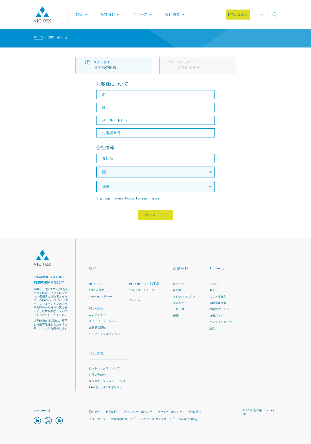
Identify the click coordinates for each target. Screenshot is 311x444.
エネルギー (180, 303)
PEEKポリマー (98, 290)
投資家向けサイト (122, 419)
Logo (42, 258)
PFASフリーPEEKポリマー (105, 387)
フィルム (134, 300)
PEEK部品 (96, 308)
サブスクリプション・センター (108, 381)
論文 (212, 328)
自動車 (177, 290)
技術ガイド (216, 315)
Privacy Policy (123, 198)
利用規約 (111, 411)
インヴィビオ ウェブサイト (155, 419)
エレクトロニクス (184, 296)
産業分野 (180, 269)
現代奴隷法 (194, 411)
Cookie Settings (188, 419)
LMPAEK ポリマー (100, 296)
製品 (92, 269)
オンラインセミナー (222, 322)
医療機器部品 (97, 327)
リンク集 (96, 353)
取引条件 (94, 411)
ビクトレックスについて (104, 368)
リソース (216, 269)
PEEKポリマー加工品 (144, 284)
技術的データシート (222, 309)
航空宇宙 (178, 284)
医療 (176, 315)
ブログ (213, 284)
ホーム (38, 37)
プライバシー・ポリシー (137, 411)
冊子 (212, 290)
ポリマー (95, 284)
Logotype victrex (42, 14)
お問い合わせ (97, 374)
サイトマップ (97, 419)
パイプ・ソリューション (104, 334)
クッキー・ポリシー (170, 411)
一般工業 (178, 309)
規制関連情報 (217, 303)
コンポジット (97, 314)
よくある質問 (217, 296)
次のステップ (155, 215)
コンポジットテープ (142, 290)
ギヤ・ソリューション (103, 321)
